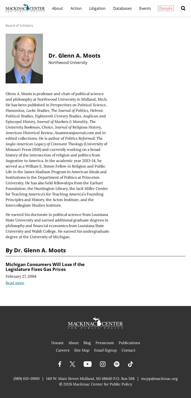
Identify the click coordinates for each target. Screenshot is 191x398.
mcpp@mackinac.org (159, 378)
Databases (122, 8)
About (57, 8)
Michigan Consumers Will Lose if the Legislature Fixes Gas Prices (45, 267)
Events (145, 8)
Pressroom (105, 342)
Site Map (81, 350)
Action (76, 8)
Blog (87, 342)
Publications (129, 342)
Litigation (97, 8)
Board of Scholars (19, 25)
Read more (15, 282)
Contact (128, 350)
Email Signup (105, 350)
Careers (62, 350)
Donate (165, 8)
